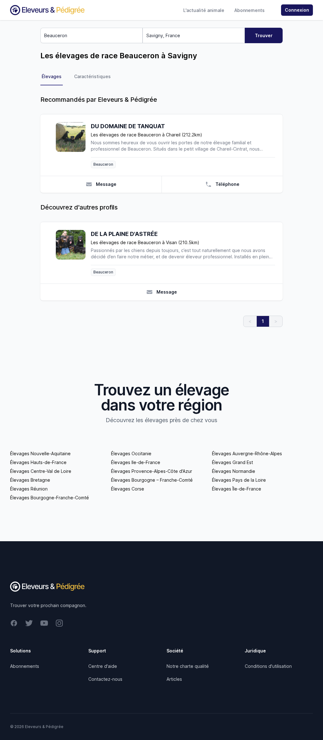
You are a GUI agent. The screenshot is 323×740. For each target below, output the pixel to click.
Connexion (297, 10)
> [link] (275, 321)
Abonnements (249, 10)
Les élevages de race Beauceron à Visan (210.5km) (145, 242)
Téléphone (227, 184)
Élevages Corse (127, 488)
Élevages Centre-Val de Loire (40, 471)
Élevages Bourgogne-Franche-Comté (49, 497)
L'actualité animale (203, 10)
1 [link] (263, 321)
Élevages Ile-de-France (135, 462)
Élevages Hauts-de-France (38, 462)
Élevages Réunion (29, 488)
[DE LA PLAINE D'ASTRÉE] (73, 253)
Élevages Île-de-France (236, 488)
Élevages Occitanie (131, 453)
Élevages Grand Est (232, 462)
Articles (174, 679)
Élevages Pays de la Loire (239, 480)
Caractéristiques (92, 76)
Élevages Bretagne (30, 480)
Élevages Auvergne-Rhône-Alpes (247, 453)
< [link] (250, 321)
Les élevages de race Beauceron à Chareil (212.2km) (146, 134)
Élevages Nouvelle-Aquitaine (40, 453)
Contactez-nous (105, 679)
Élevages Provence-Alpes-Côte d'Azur (151, 471)
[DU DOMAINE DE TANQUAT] (73, 145)
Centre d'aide (102, 666)
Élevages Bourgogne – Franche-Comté (152, 480)
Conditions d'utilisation (268, 666)
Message (106, 184)
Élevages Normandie (233, 471)
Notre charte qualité (188, 666)
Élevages (52, 76)
